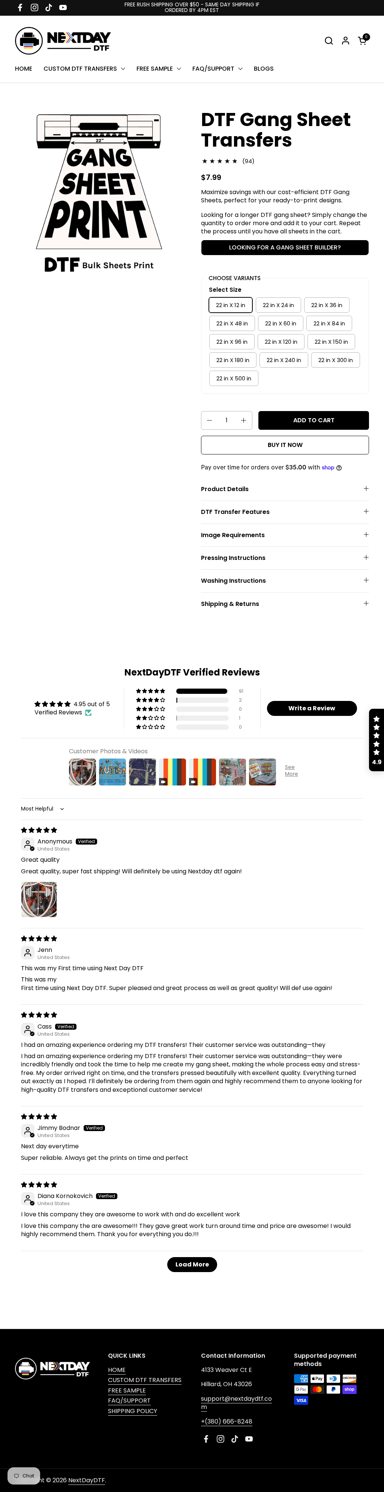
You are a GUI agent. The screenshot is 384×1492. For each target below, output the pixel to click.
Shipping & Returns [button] (230, 604)
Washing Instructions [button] (233, 580)
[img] (39, 830)
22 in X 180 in (232, 360)
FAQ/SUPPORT (129, 1400)
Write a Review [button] (311, 708)
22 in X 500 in (233, 378)
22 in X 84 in (329, 323)
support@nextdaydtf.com (236, 1402)
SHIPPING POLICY (132, 1411)
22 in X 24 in (278, 305)
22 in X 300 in (335, 360)
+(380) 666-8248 (226, 1421)
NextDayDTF (86, 1480)
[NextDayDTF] (63, 41)
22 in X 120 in (281, 342)
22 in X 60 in (280, 323)
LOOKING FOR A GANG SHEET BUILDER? (285, 247)
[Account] (345, 40)
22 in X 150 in (331, 342)
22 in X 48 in (232, 323)
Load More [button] (192, 1264)
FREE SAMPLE (127, 1390)
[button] (328, 40)
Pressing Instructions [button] (233, 558)
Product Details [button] (225, 489)
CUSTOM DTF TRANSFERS (145, 1380)
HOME (117, 1370)
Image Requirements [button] (233, 535)
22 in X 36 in (326, 305)
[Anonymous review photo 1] (39, 899)
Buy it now (285, 445)
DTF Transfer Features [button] (235, 512)
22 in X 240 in (284, 360)
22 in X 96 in (232, 342)
